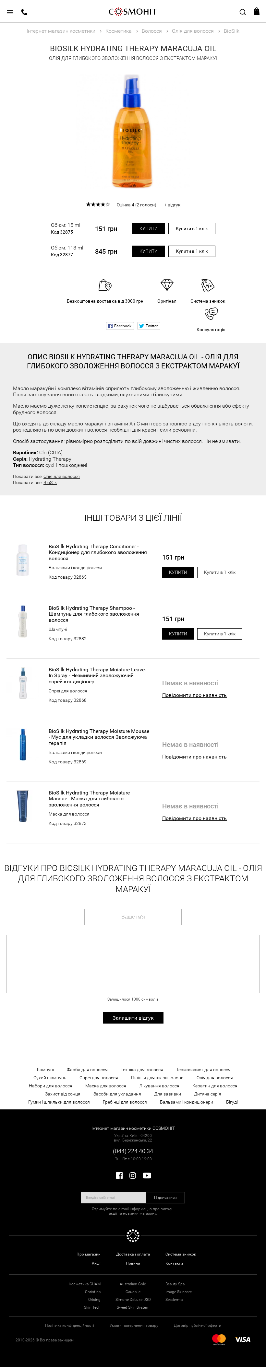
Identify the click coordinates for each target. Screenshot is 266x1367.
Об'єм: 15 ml (65, 228)
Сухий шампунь (49, 1077)
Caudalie (133, 1292)
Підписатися (165, 1197)
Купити (148, 228)
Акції (96, 1263)
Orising (94, 1299)
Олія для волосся (61, 476)
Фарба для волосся (87, 1069)
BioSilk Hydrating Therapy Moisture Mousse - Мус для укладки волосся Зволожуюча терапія (99, 737)
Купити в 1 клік (192, 228)
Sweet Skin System (133, 1307)
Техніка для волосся (142, 1069)
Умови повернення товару (134, 1325)
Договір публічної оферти (197, 1325)
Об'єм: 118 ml (67, 251)
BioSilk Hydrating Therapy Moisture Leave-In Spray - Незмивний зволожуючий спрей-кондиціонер (97, 676)
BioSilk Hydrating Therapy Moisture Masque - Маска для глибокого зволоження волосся (89, 799)
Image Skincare (178, 1292)
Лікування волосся (159, 1085)
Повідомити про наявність (194, 695)
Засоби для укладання (117, 1093)
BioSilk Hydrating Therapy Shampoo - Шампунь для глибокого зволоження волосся (94, 614)
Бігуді (232, 1102)
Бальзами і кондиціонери (75, 567)
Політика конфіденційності (69, 1325)
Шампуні (58, 629)
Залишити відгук (133, 1018)
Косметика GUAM (85, 1284)
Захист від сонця (62, 1093)
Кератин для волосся (214, 1085)
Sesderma (174, 1299)
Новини (133, 1263)
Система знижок (180, 1254)
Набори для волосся (50, 1085)
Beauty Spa (175, 1284)
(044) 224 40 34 (133, 1151)
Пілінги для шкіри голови (157, 1077)
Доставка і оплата (133, 1254)
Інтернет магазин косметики (61, 31)
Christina (93, 1292)
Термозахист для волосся (203, 1069)
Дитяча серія (207, 1093)
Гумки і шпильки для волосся (59, 1102)
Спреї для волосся (68, 690)
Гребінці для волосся (125, 1102)
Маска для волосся (69, 814)
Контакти (174, 1263)
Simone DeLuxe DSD (133, 1299)
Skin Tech (92, 1307)
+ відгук (172, 204)
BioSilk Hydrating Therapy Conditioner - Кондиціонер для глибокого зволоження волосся (98, 553)
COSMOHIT (133, 11)
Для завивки (167, 1093)
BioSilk (50, 482)
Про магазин (89, 1254)
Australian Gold (133, 1284)
